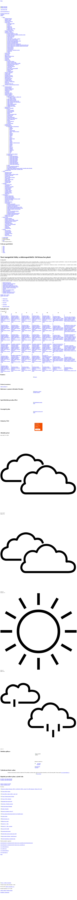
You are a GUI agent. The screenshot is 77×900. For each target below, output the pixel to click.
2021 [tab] (4, 250)
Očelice (10, 140)
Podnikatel (4, 183)
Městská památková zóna (9, 56)
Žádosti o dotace (8, 57)
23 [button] (64, 344)
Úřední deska (7, 90)
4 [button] (42, 365)
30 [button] (32, 314)
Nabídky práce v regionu (9, 215)
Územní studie (9, 155)
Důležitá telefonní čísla (11, 203)
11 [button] (11, 333)
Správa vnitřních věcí (11, 119)
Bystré (10, 129)
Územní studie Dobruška (13, 157)
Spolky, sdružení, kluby (9, 179)
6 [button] (64, 366)
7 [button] (42, 324)
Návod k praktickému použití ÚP (13, 166)
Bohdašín (11, 128)
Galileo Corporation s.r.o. (9, 886)
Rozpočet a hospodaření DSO (12, 42)
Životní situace (5, 194)
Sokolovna (9, 70)
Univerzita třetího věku (9, 83)
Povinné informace (8, 87)
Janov (10, 136)
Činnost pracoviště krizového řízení (13, 204)
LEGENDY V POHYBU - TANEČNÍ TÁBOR (69, 336)
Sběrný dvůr (7, 193)
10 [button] (1, 333)
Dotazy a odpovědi (8, 235)
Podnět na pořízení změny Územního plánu (15, 169)
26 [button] (21, 355)
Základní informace (8, 18)
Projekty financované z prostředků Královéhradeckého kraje (18, 44)
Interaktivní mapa (8, 173)
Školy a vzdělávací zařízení (10, 177)
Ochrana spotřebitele (8, 201)
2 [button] (64, 315)
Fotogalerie (7, 58)
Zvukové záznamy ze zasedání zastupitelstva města (16, 34)
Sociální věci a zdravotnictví (12, 118)
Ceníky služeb (9, 37)
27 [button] (1, 314)
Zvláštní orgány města (11, 28)
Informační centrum (10, 61)
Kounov (10, 137)
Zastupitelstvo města (10, 23)
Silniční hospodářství (11, 117)
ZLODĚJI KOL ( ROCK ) (69, 325)
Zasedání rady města (10, 35)
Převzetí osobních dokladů (9, 197)
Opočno (10, 143)
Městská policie (10, 29)
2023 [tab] (4, 248)
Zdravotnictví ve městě (9, 199)
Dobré (10, 132)
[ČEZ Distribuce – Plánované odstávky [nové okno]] (38, 430)
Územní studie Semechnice (14, 164)
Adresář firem (7, 178)
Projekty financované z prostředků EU (14, 43)
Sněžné (10, 150)
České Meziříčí (12, 130)
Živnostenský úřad (8, 184)
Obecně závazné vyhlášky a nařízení (13, 38)
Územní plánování (10, 121)
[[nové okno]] (38, 773)
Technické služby (8, 79)
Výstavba (9, 122)
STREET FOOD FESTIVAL (58, 344)
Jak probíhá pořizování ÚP (12, 167)
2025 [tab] (4, 246)
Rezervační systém (8, 92)
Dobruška (11, 133)
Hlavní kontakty (8, 230)
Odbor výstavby (10, 103)
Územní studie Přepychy (13, 162)
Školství (8, 120)
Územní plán (7, 54)
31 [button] (42, 314)
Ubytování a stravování (9, 175)
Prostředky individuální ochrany (13, 214)
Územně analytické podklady (12, 154)
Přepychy (11, 146)
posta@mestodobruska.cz (5, 11)
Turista (4, 171)
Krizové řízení (7, 202)
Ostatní (8, 52)
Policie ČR (7, 82)
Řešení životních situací (9, 195)
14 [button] (42, 333)
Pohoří (10, 145)
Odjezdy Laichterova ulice (5, 784)
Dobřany (11, 134)
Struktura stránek (9, 890)
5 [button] (21, 324)
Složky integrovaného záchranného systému (15, 208)
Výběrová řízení (8, 124)
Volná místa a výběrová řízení (12, 39)
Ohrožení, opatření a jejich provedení (13, 209)
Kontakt (4, 229)
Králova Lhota (12, 138)
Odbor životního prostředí (11, 104)
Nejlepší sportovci (10, 48)
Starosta (8, 25)
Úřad (4, 85)
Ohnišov (11, 141)
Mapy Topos (7, 55)
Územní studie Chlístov (13, 158)
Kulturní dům (9, 67)
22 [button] (53, 343)
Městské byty (9, 51)
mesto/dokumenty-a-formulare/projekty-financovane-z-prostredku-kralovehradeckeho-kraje (16, 842)
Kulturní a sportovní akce (11, 62)
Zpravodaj (4, 302)
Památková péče (10, 115)
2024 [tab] (4, 247)
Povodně (8, 210)
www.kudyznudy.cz (4, 852)
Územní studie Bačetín (13, 156)
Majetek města (9, 112)
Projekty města (7, 53)
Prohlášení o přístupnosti (4, 892)
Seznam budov (7, 107)
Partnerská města (10, 49)
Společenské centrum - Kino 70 (12, 64)
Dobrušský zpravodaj (9, 75)
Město (4, 17)
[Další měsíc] (6, 311)
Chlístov (10, 135)
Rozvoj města (9, 116)
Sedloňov (11, 148)
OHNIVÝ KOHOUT (59, 319)
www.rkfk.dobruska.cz (4, 846)
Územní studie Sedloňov (13, 163)
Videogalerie (7, 59)
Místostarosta (9, 26)
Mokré (10, 139)
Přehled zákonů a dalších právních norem (10, 285)
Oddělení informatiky (11, 105)
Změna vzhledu (3, 890)
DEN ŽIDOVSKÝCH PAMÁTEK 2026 (70, 326)
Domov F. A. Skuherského (9, 81)
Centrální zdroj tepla (8, 80)
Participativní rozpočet (9, 76)
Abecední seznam (8, 231)
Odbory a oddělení (8, 94)
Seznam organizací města (9, 30)
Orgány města (7, 22)
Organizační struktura (9, 21)
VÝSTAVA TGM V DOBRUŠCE (4, 316)
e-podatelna (7, 91)
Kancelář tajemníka (10, 95)
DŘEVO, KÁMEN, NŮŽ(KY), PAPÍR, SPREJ (5, 317)
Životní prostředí (10, 123)
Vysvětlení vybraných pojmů (8, 284)
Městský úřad (9, 27)
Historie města (7, 180)
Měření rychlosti (12, 97)
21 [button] (42, 343)
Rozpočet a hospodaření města (12, 41)
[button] (16, 354)
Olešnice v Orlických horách (14, 142)
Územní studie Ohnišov (13, 159)
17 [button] (1, 343)
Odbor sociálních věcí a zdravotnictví (13, 102)
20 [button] (32, 343)
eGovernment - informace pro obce (13, 50)
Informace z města (8, 19)
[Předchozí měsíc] (0, 311)
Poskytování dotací (10, 36)
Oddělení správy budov (11, 106)
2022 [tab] (4, 249)
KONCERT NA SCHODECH (45, 356)
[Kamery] (38, 380)
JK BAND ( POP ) (67, 316)
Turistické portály (8, 181)
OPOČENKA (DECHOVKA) (69, 334)
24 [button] (1, 355)
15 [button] (53, 334)
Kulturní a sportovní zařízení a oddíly (13, 63)
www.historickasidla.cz (4, 850)
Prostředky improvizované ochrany (13, 213)
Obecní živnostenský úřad (11, 114)
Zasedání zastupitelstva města (12, 33)
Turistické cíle (7, 176)
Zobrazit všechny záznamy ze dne (70, 321)
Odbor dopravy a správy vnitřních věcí (14, 96)
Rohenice (11, 147)
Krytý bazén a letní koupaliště (12, 68)
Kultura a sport (7, 60)
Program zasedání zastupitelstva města (14, 40)
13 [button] (32, 333)
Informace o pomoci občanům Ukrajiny (12, 84)
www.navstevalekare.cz (65, 772)
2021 (4, 240)
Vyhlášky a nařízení (8, 31)
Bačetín (10, 127)
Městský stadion (10, 69)
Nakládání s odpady (8, 192)
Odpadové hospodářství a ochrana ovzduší (12, 198)
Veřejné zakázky (8, 188)
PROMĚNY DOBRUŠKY (16, 355)
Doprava (8, 109)
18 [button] (11, 343)
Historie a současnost (8, 72)
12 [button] (21, 333)
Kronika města (7, 74)
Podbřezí (11, 144)
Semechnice (11, 149)
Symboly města (7, 73)
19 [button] (21, 343)
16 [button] (64, 333)
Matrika (8, 113)
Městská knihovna (10, 65)
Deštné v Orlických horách (14, 131)
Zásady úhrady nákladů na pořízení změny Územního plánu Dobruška (19, 168)
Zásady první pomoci (11, 212)
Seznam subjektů (8, 232)
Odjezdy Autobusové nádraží (5, 783)
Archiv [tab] (4, 252)
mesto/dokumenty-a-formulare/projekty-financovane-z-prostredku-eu (12, 844)
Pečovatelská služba (8, 78)
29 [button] (21, 314)
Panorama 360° (7, 182)
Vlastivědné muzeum (11, 66)
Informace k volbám (8, 89)
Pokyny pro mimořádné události (13, 211)
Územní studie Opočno (13, 160)
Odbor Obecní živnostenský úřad (13, 101)
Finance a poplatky (10, 110)
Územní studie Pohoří (13, 161)
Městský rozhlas (8, 20)
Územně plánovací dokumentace (13, 126)
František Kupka (10, 71)
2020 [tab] (4, 251)
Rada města (9, 24)
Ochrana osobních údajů (9, 88)
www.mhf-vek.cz (3, 848)
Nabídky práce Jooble (9, 216)
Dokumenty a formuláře (9, 32)
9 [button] (64, 324)
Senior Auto (7, 200)
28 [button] (11, 314)
